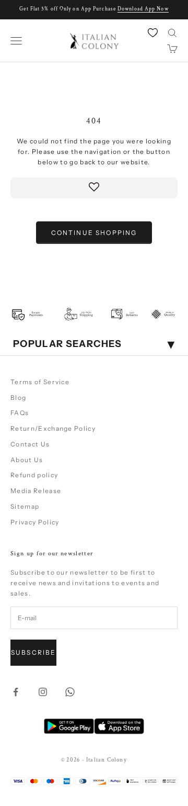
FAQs (19, 413)
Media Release (35, 491)
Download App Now (143, 9)
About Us (26, 460)
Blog (18, 397)
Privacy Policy (34, 522)
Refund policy (34, 475)
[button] (94, 187)
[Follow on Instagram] (43, 692)
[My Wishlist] (154, 32)
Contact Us (30, 444)
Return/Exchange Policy (53, 428)
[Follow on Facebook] (15, 692)
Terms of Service (39, 382)
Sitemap (24, 506)
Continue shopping (94, 233)
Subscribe (33, 652)
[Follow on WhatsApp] (70, 692)
